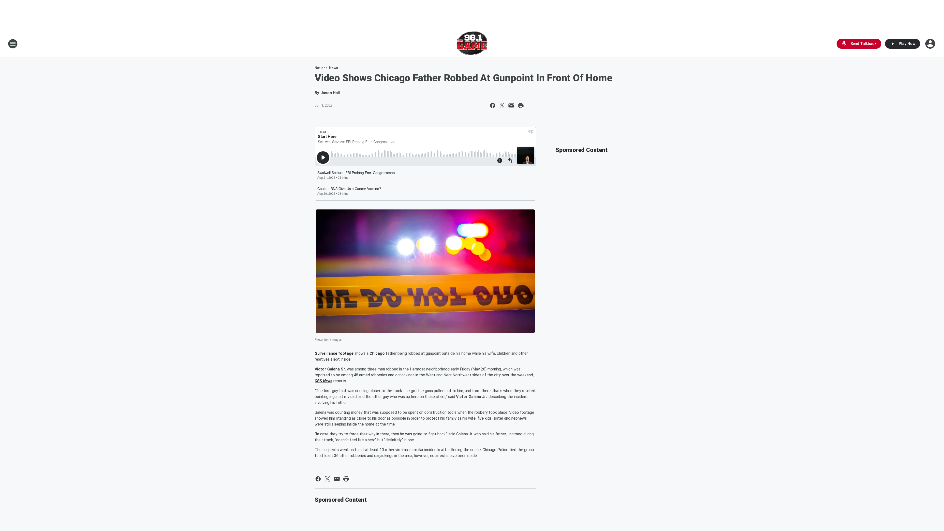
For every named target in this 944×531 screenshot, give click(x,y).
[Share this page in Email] (511, 105)
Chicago (377, 353)
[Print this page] (520, 105)
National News (326, 68)
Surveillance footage (334, 353)
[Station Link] (472, 44)
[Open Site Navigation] (13, 44)
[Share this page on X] (502, 105)
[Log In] (930, 44)
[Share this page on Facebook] (492, 105)
